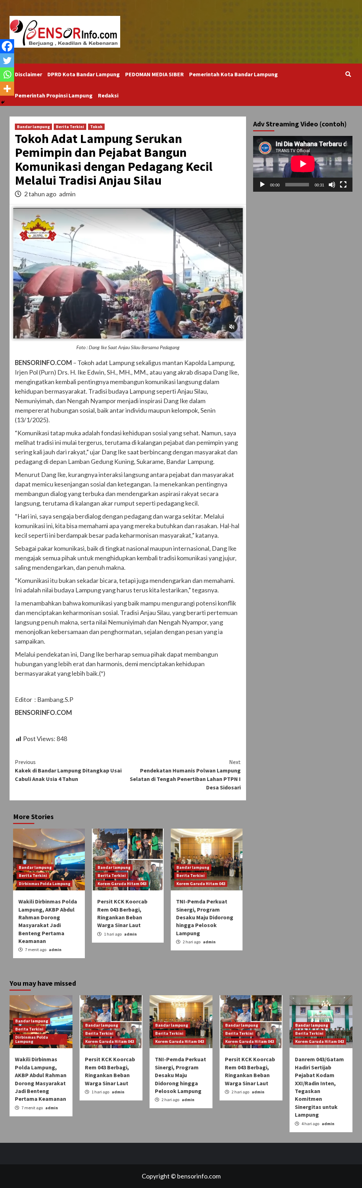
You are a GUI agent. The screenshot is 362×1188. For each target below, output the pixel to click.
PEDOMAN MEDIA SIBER (154, 74)
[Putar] (262, 184)
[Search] (348, 74)
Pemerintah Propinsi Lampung (54, 95)
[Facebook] (7, 46)
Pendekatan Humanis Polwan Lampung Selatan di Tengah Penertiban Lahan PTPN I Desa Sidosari (185, 774)
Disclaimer (28, 74)
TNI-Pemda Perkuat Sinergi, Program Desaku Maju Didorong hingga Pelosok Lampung (204, 917)
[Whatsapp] (7, 74)
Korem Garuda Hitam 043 (122, 883)
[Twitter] (7, 60)
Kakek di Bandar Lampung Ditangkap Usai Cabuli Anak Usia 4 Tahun (68, 770)
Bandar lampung (33, 126)
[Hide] (3, 102)
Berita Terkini (70, 126)
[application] (302, 164)
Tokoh (96, 126)
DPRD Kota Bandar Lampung (83, 74)
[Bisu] (331, 184)
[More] (7, 89)
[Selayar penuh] (343, 184)
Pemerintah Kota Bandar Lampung (233, 74)
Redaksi (108, 95)
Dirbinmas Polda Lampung (44, 883)
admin (67, 194)
